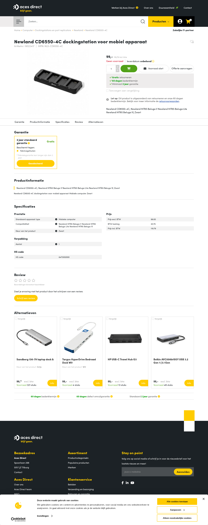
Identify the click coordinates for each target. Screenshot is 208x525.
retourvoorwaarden (169, 101)
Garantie (19, 121)
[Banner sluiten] (204, 499)
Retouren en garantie (79, 493)
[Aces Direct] (27, 8)
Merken (72, 467)
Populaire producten (78, 462)
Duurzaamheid (166, 7)
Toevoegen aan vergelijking (124, 90)
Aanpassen (175, 510)
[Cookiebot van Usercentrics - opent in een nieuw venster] (18, 519)
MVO (16, 493)
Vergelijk (21, 318)
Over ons (148, 7)
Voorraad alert (155, 68)
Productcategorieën (78, 457)
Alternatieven (95, 121)
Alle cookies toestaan (177, 501)
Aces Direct (23, 479)
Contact (188, 7)
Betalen (72, 484)
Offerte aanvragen (181, 68)
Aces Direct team (23, 489)
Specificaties (62, 121)
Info (52, 383)
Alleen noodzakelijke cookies (177, 518)
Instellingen (43, 516)
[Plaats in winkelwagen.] (129, 68)
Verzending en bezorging (81, 489)
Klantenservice (80, 479)
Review (79, 121)
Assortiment (77, 452)
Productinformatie (40, 121)
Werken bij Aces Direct (122, 7)
